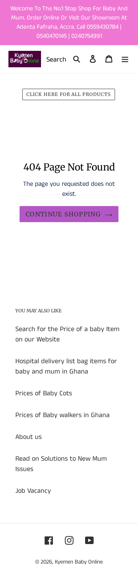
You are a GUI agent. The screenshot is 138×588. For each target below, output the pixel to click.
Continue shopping (63, 214)
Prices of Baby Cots (43, 393)
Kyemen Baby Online (79, 562)
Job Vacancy (33, 491)
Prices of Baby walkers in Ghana (62, 415)
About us (28, 437)
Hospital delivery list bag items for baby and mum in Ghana (66, 366)
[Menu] (125, 59)
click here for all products (68, 94)
